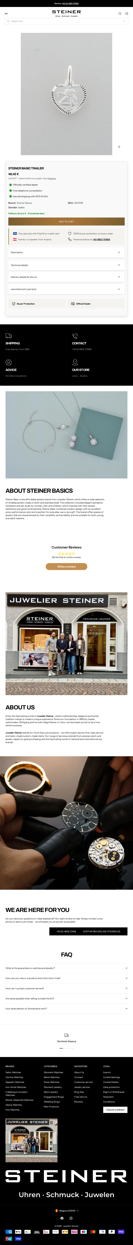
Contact (78, 1077)
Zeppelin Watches (15, 1082)
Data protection (111, 1087)
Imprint (107, 1072)
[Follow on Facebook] (62, 1218)
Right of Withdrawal (113, 1092)
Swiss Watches (51, 1082)
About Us (79, 1072)
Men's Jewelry (51, 1092)
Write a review (66, 566)
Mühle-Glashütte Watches (19, 1100)
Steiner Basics (24, 202)
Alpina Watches (14, 1104)
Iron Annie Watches (16, 1087)
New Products (51, 1106)
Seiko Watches (13, 1072)
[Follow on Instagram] (71, 1218)
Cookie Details (110, 1082)
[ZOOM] (119, 146)
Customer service (83, 1082)
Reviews (78, 1101)
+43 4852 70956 (101, 239)
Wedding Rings (52, 1101)
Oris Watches (12, 1109)
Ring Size (79, 1092)
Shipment (108, 1096)
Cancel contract (115, 1109)
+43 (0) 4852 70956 (70, 3)
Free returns (80, 1096)
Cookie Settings (111, 1077)
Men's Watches (51, 1077)
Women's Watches (53, 1072)
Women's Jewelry (53, 1087)
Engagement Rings (54, 1096)
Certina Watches (14, 1077)
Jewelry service (82, 1087)
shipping (52, 178)
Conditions (109, 1101)
